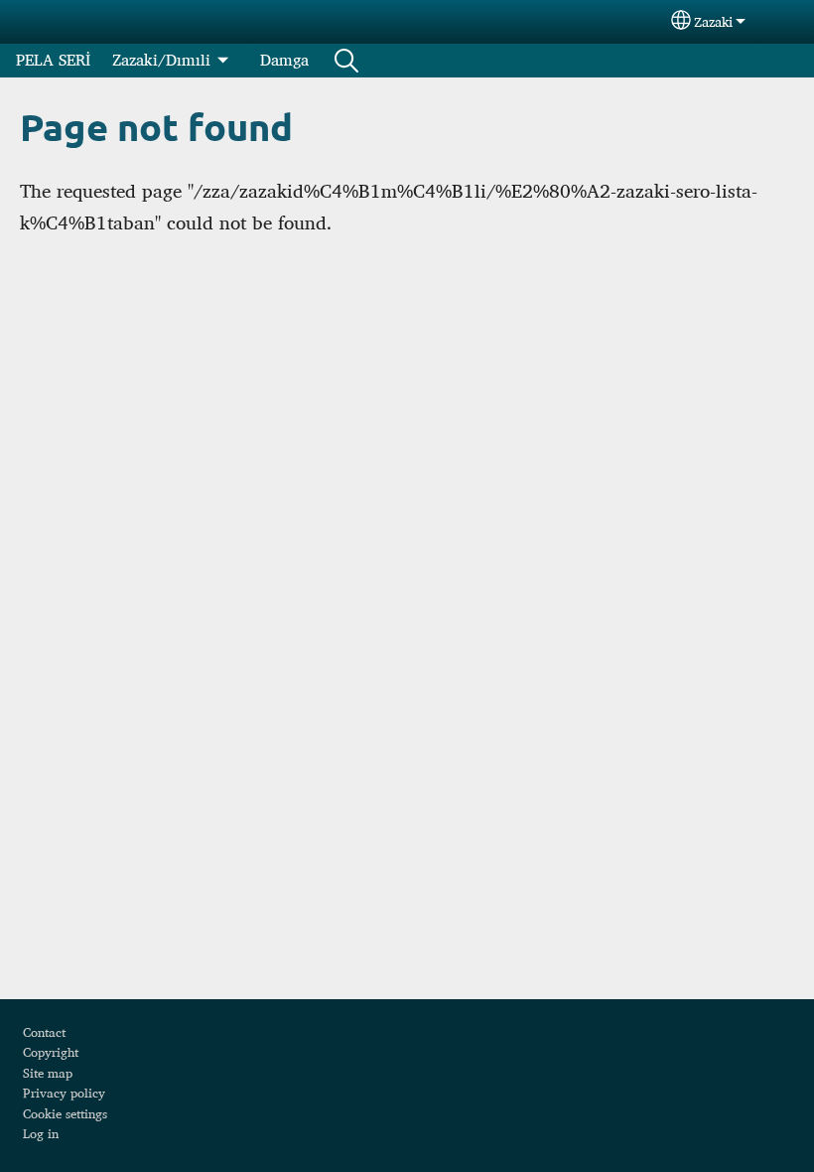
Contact (44, 1032)
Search (346, 60)
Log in (41, 1133)
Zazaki (713, 22)
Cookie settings (65, 1113)
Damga (284, 60)
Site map (47, 1073)
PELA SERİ (53, 60)
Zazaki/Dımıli (161, 60)
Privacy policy (64, 1092)
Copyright (50, 1052)
